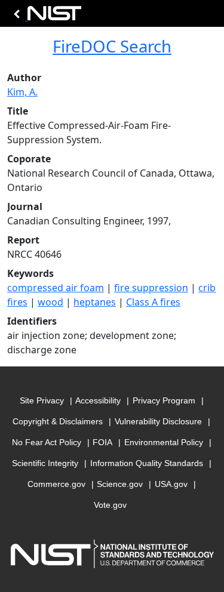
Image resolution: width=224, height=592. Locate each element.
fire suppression (151, 287)
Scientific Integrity (45, 463)
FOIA (102, 442)
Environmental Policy (163, 442)
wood (50, 302)
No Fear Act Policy (46, 442)
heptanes (94, 302)
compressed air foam (55, 287)
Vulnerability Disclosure (158, 421)
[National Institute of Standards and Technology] (45, 16)
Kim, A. (22, 91)
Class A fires (153, 302)
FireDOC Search (112, 46)
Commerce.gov (56, 484)
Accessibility (98, 400)
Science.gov (120, 484)
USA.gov (171, 484)
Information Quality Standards (146, 463)
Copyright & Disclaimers (58, 421)
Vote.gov (110, 505)
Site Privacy (42, 400)
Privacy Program (164, 400)
